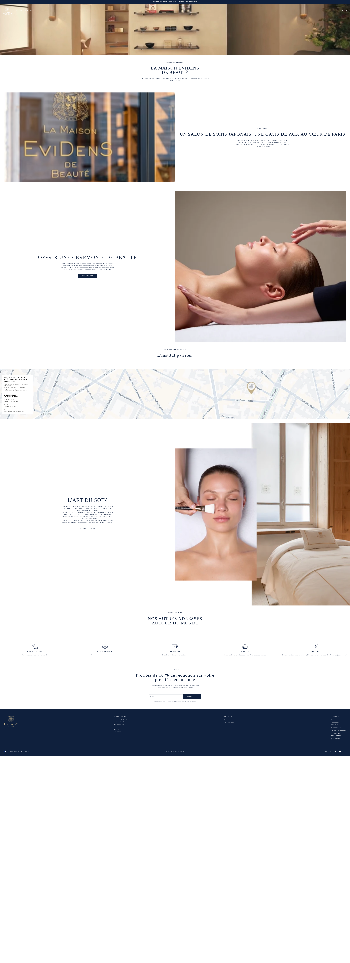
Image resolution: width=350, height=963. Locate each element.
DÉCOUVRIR (28, 10)
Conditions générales (335, 724)
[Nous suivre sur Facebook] (326, 751)
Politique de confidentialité (336, 734)
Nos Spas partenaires (117, 731)
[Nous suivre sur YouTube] (340, 751)
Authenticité (335, 738)
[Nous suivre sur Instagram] (330, 751)
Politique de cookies (338, 730)
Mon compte (335, 720)
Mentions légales (337, 728)
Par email (227, 720)
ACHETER (19, 10)
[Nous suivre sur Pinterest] (335, 751)
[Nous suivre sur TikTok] (345, 751)
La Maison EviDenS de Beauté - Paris (120, 721)
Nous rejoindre (229, 723)
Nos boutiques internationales (119, 726)
